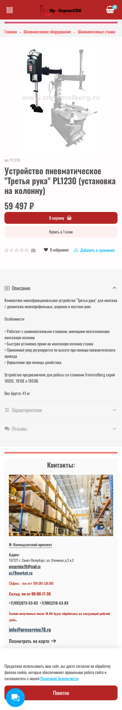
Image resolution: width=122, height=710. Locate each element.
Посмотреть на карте (29, 640)
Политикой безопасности (59, 678)
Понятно (61, 692)
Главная (10, 31)
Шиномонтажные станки (96, 31)
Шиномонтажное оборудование (47, 31)
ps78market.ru (21, 573)
